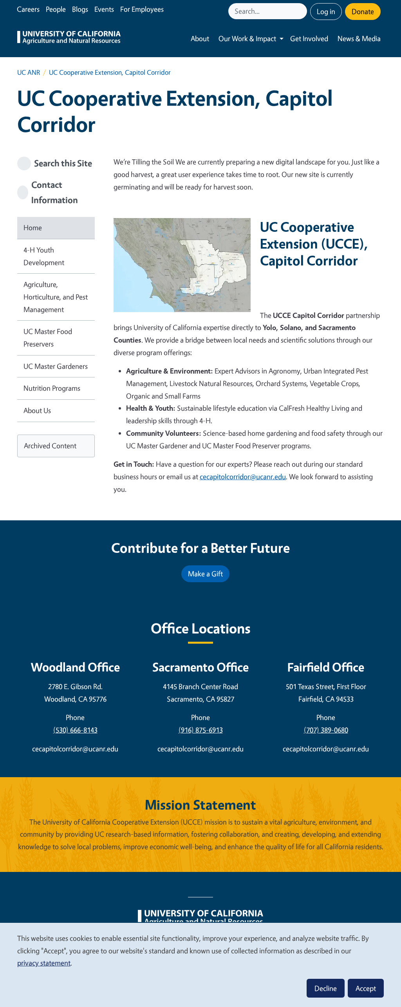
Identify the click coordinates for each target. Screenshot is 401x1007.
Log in (326, 11)
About (200, 38)
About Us (37, 410)
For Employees (142, 9)
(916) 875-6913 (201, 729)
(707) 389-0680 (326, 729)
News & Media (359, 38)
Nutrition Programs (51, 388)
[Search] (302, 11)
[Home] (69, 38)
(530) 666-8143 (75, 729)
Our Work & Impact (247, 38)
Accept (366, 988)
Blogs (80, 9)
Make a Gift (205, 573)
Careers (28, 9)
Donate (363, 11)
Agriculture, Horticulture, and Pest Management (55, 297)
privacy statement (43, 962)
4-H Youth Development (43, 256)
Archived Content (50, 445)
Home (32, 227)
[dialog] (200, 964)
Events (104, 9)
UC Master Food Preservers (47, 337)
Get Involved (309, 38)
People (56, 9)
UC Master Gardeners (55, 366)
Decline (325, 988)
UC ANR (28, 72)
